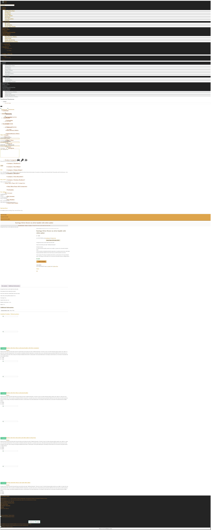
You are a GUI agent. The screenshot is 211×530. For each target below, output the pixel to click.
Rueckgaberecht (2, 505)
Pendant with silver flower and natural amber (17, 392)
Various (7, 20)
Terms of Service (10, 39)
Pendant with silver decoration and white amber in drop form (21, 437)
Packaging (10, 189)
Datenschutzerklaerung (3, 502)
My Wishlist (8, 25)
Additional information (14, 286)
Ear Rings (8, 14)
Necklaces (8, 12)
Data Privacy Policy (11, 36)
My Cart (7, 23)
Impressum (8, 38)
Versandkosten (47, 238)
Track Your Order (10, 26)
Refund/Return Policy (11, 41)
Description (4, 286)
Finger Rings (9, 15)
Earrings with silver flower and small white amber (18, 482)
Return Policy (8, 505)
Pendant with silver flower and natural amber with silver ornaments (22, 348)
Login (4, 59)
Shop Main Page (10, 10)
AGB (1, 504)
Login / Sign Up (7, 53)
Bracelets (7, 17)
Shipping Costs (53, 238)
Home (37, 228)
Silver (57, 266)
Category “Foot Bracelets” (15, 176)
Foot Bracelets (9, 18)
